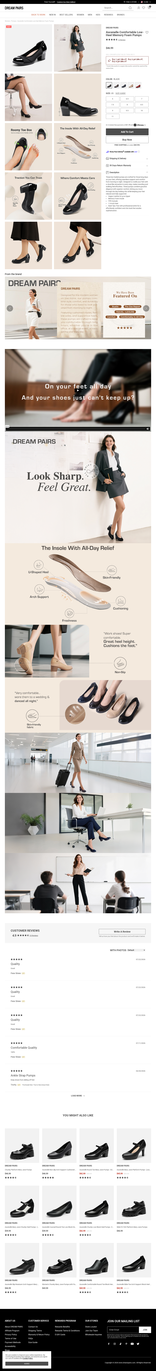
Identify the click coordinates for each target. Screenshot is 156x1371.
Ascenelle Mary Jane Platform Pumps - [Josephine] (136, 1170)
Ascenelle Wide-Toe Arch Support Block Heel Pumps (136, 1284)
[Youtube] (132, 1343)
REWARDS (108, 15)
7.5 (112, 105)
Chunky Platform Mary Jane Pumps (18, 1170)
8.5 (142, 105)
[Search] (130, 7)
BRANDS (121, 15)
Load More (76, 1096)
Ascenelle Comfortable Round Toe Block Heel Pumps (99, 1284)
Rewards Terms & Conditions (67, 1331)
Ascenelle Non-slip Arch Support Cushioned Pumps (61, 1170)
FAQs (30, 1339)
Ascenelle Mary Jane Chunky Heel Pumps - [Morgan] (24, 1227)
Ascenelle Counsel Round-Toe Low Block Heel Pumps (62, 1227)
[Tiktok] (120, 1343)
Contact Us (33, 1327)
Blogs (7, 1350)
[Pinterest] (126, 1343)
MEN (90, 15)
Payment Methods (13, 1342)
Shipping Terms (35, 1331)
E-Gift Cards (60, 1335)
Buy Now (127, 139)
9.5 (127, 111)
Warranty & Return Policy (39, 1335)
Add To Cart (127, 131)
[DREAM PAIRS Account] (138, 7)
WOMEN (80, 15)
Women (7, 21)
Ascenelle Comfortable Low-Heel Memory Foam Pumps (35, 21)
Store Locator (91, 1327)
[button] (146, 2)
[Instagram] (114, 1343)
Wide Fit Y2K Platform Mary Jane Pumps (132, 1227)
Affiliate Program (12, 1331)
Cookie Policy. (28, 1358)
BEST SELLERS (66, 15)
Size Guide (121, 93)
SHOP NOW (81, 2)
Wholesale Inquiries (93, 1335)
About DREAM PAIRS (14, 1327)
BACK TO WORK (38, 15)
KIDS (98, 15)
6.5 (127, 99)
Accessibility (10, 1346)
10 (142, 111)
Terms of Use (10, 1339)
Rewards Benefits (62, 1327)
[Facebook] (108, 1343)
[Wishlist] (143, 7)
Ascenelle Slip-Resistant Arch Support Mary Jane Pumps (26, 1284)
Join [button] (145, 1330)
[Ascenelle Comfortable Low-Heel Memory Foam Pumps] (109, 85)
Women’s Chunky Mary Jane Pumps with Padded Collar (63, 1284)
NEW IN (52, 15)
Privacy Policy (11, 1335)
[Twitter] (137, 1343)
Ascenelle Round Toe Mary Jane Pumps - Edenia (97, 1170)
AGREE (26, 1364)
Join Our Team (91, 1331)
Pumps (13, 21)
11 (113, 116)
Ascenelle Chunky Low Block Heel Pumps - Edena (97, 1227)
